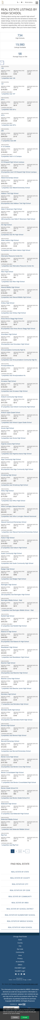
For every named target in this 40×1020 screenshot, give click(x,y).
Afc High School (6, 225)
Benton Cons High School (9, 757)
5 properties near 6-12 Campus (11, 156)
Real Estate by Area (20, 903)
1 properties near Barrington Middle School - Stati (17, 610)
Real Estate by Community (20, 896)
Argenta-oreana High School (10, 444)
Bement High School (8, 725)
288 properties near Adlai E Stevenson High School (18, 219)
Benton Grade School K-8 (9, 788)
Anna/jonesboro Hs (7, 365)
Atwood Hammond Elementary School (13, 522)
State (20, 940)
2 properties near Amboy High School (13, 313)
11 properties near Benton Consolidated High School (18, 782)
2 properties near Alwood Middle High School (16, 297)
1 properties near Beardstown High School (15, 657)
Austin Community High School (11, 553)
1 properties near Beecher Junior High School (16, 688)
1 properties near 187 (8, 94)
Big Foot (4, 835)
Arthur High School (7, 491)
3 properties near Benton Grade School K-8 (15, 798)
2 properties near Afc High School (12, 234)
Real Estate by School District (20, 909)
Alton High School (7, 272)
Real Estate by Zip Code (20, 890)
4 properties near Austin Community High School (17, 563)
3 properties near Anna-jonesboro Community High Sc (19, 360)
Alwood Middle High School (10, 287)
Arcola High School (7, 428)
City (20, 946)
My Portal (29, 2)
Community (20, 952)
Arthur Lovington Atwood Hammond (13, 506)
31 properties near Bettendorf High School (15, 814)
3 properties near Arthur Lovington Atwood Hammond (18, 516)
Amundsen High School (9, 334)
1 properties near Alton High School (13, 281)
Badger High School (8, 569)
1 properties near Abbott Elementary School (15, 188)
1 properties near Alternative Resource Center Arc (17, 266)
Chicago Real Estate (20, 937)
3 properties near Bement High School (13, 735)
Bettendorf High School (8, 804)
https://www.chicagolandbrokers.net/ (25, 984)
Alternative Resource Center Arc (11, 256)
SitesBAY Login (20, 971)
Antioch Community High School (12, 397)
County (20, 943)
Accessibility (20, 962)
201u (2, 99)
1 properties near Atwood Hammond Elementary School (19, 532)
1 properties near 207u (8, 125)
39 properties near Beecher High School (14, 673)
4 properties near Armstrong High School (14, 485)
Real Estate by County (20, 878)
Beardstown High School (9, 647)
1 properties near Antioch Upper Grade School (16, 422)
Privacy (20, 958)
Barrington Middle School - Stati (11, 600)
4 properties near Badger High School (13, 579)
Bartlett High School (7, 616)
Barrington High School (9, 584)
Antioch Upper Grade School (10, 412)
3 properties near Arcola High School (13, 438)
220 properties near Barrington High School (15, 594)
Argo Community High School (11, 459)
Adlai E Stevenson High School (11, 209)
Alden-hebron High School (10, 240)
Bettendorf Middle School (9, 819)
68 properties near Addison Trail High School (16, 203)
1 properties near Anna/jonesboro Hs (13, 375)
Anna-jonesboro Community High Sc (13, 350)
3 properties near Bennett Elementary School (16, 751)
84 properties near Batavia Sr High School (15, 641)
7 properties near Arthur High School (13, 501)
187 (2, 84)
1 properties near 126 (8, 78)
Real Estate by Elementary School (20, 915)
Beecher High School (8, 663)
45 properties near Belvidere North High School (16, 720)
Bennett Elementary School (10, 741)
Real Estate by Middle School (20, 921)
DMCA (20, 965)
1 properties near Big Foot (9, 845)
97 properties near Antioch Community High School (18, 407)
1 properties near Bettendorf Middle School (15, 829)
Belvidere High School (8, 694)
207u (2, 115)
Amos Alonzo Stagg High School (12, 318)
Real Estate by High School (20, 927)
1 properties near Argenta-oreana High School (16, 454)
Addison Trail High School (9, 193)
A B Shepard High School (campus (12, 162)
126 (2, 68)
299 (2, 131)
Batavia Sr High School (9, 631)
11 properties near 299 (8, 141)
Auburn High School (8, 538)
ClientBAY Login (20, 968)
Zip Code (20, 949)
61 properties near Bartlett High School (14, 626)
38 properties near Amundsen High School (15, 344)
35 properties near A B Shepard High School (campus (19, 172)
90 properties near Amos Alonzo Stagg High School (18, 328)
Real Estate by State (20, 872)
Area (20, 955)
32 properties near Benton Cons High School (16, 767)
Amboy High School (7, 303)
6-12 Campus (5, 146)
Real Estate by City (20, 884)
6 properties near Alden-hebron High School (15, 250)
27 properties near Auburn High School (14, 548)
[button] (37, 3)
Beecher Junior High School (10, 678)
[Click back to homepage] (2, 2)
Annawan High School (8, 381)
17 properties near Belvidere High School (14, 704)
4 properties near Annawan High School (14, 391)
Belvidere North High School (10, 710)
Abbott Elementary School (9, 178)
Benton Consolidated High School (12, 772)
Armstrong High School (8, 475)
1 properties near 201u (8, 109)
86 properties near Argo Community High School (17, 469)
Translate (34, 1008)
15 (24, 851)
